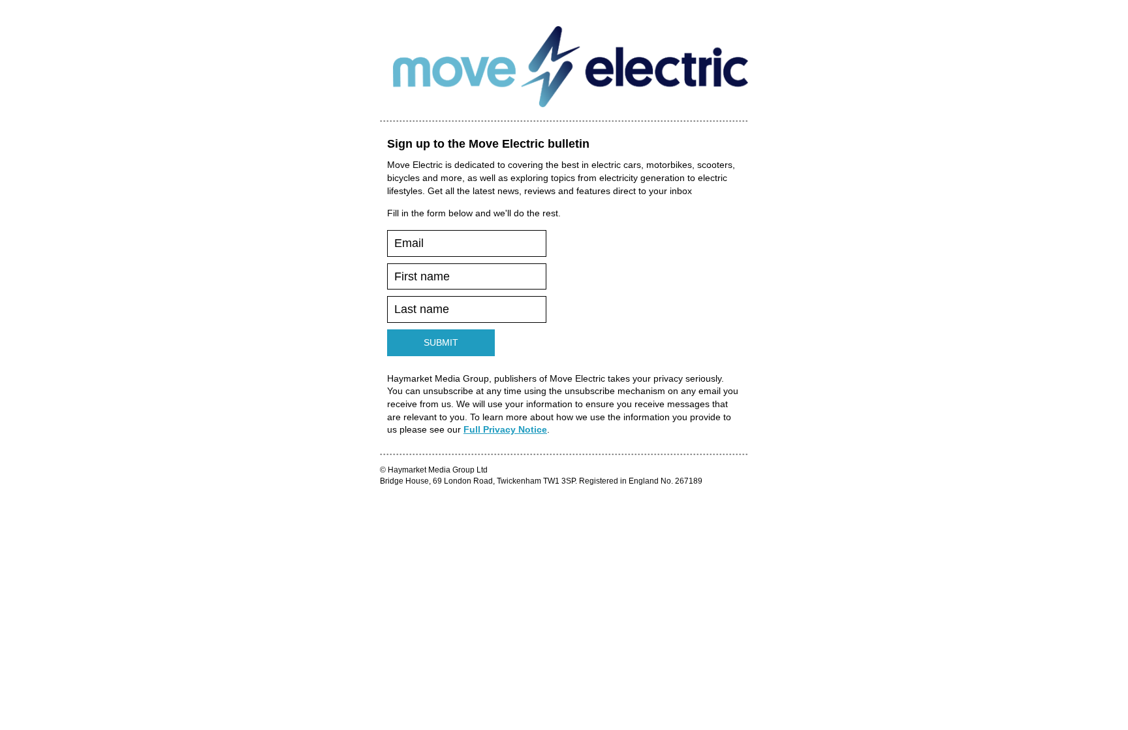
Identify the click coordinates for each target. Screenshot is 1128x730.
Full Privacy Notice (505, 429)
